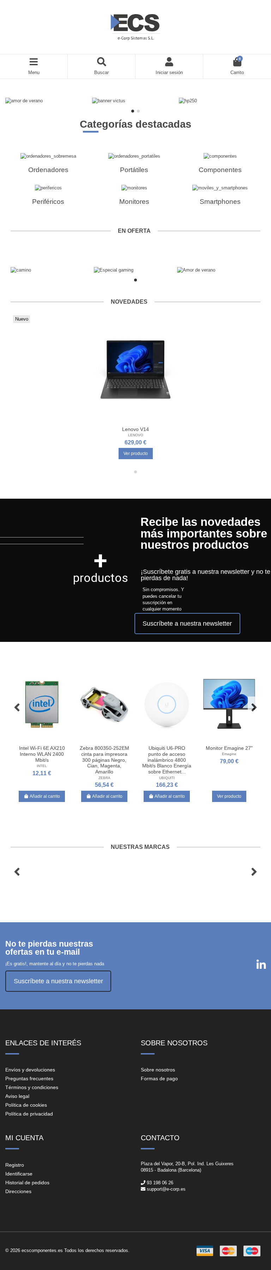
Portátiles (134, 170)
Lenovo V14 (135, 429)
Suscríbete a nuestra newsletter (187, 623)
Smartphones (220, 201)
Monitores (134, 201)
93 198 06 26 (160, 1182)
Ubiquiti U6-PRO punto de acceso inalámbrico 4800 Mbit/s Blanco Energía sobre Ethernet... (166, 759)
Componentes (220, 170)
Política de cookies (26, 1105)
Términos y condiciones (31, 1087)
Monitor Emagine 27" (229, 748)
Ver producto (136, 453)
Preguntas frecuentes (29, 1078)
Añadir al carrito (45, 796)
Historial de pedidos (27, 1182)
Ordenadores (48, 170)
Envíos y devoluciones (30, 1069)
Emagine (229, 754)
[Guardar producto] (125, 420)
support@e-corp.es (166, 1189)
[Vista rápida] (145, 420)
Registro (14, 1165)
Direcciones (18, 1191)
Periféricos (48, 201)
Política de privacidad (29, 1114)
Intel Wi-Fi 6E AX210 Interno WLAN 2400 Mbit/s (42, 754)
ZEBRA (104, 778)
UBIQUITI (167, 778)
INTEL (42, 766)
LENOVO (135, 435)
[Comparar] (135, 420)
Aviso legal (17, 1096)
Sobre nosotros (158, 1069)
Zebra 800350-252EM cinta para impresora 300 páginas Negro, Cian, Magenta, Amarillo (104, 759)
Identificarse (18, 1174)
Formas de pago (159, 1078)
